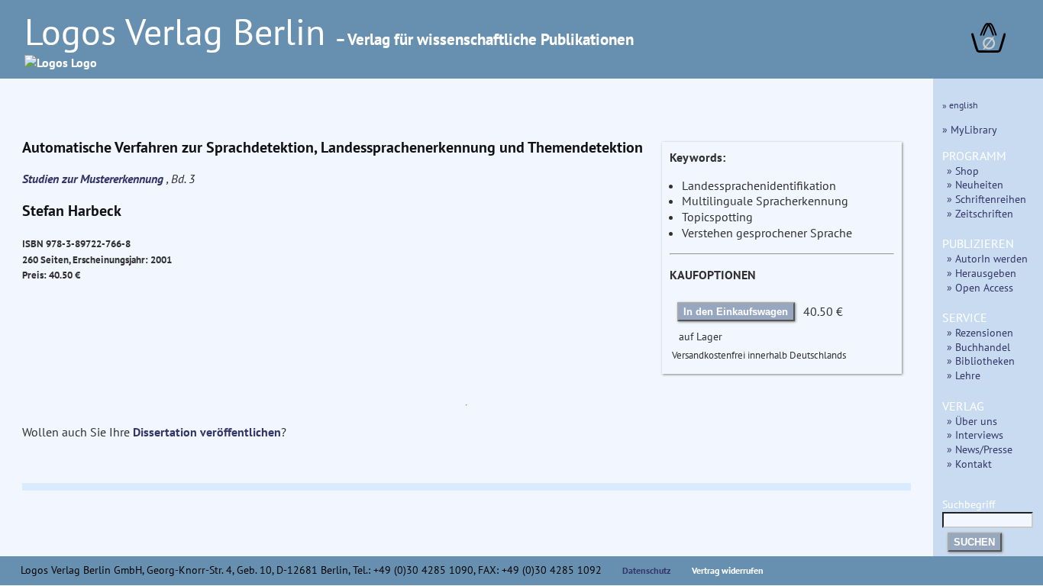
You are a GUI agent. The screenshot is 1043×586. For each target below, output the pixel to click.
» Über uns (972, 421)
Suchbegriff (968, 504)
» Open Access (980, 287)
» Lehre (963, 375)
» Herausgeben (981, 273)
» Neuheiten (975, 184)
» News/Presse (979, 449)
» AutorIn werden (987, 258)
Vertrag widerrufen (728, 570)
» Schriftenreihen (986, 199)
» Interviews (975, 434)
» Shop (963, 170)
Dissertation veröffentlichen (207, 432)
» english (960, 105)
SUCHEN (974, 542)
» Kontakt (969, 463)
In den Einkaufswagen (735, 311)
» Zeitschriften (980, 213)
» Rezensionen (980, 332)
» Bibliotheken (981, 360)
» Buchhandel (978, 347)
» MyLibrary (969, 129)
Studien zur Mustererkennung (94, 178)
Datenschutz (646, 570)
